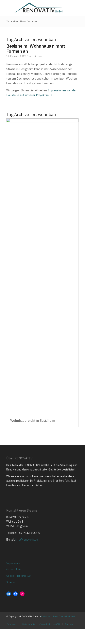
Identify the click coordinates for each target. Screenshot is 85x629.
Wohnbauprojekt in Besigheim (32, 420)
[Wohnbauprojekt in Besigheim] (42, 266)
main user (37, 55)
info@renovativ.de (26, 539)
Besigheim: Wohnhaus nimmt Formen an (35, 48)
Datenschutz (13, 569)
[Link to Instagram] (64, 620)
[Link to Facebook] (70, 620)
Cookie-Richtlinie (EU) (18, 575)
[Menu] (71, 8)
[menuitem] (71, 8)
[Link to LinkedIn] (76, 620)
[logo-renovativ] (42, 8)
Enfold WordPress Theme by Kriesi (58, 616)
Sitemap (11, 582)
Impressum (13, 563)
